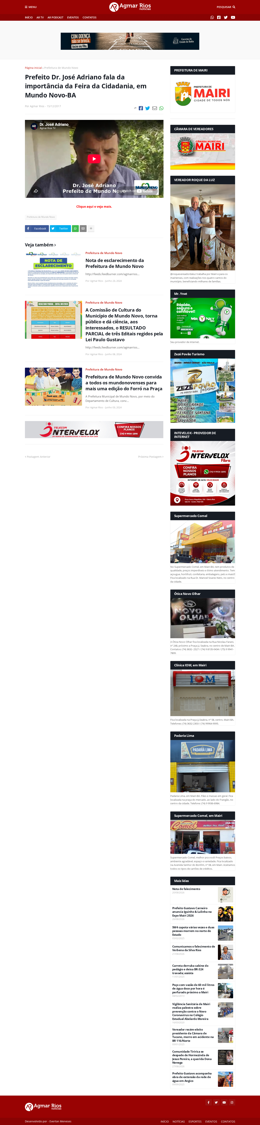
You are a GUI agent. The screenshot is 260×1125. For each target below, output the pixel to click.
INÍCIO (29, 17)
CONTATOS (89, 17)
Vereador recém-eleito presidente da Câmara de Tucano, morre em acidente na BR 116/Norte (193, 1035)
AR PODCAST (55, 17)
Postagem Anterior (38, 456)
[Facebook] (141, 108)
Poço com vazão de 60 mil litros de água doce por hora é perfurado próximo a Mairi (193, 988)
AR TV (40, 17)
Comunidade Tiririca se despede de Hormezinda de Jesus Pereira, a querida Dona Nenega (192, 1057)
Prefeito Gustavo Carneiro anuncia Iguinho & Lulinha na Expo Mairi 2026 (192, 911)
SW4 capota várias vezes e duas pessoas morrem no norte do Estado (193, 931)
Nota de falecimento (186, 889)
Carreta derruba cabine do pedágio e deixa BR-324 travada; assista (190, 969)
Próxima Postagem (150, 456)
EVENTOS (73, 17)
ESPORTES (195, 1121)
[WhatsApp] (161, 108)
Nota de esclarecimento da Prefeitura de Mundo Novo (114, 263)
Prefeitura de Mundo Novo (61, 68)
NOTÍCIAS (179, 1121)
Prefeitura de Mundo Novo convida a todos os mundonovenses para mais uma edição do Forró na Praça (124, 383)
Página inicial (33, 68)
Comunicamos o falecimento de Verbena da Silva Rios (193, 948)
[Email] (154, 108)
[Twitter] (147, 108)
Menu (33, 7)
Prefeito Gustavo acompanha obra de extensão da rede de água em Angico (192, 1077)
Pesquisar (224, 7)
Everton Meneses (60, 1121)
